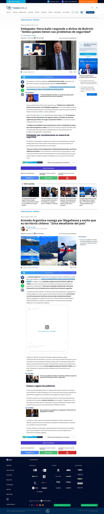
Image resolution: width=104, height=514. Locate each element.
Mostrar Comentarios (48, 168)
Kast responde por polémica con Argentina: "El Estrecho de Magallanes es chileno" (58, 410)
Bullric (40, 115)
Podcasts (8, 12)
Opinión (50, 12)
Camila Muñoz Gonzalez (29, 36)
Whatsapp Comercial (63, 505)
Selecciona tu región (14, 1)
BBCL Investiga (57, 12)
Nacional (15, 12)
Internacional (22, 12)
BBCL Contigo (66, 12)
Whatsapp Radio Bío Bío (90, 505)
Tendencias (44, 12)
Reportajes (9, 494)
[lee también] (32, 98)
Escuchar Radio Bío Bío (88, 1)
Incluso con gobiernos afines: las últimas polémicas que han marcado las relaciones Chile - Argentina (58, 376)
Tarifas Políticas (10, 504)
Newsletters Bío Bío (54, 1)
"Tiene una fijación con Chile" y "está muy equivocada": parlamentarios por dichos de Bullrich (57, 95)
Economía (30, 12)
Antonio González (31, 227)
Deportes (37, 12)
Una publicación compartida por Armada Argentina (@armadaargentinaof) (47, 351)
